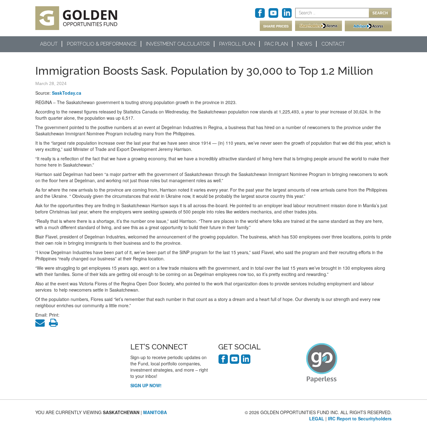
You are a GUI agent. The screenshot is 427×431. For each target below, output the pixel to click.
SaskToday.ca (66, 93)
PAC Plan (276, 44)
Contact (333, 44)
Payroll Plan (237, 44)
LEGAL (316, 418)
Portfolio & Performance (102, 44)
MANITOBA (155, 412)
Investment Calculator (178, 44)
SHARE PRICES (276, 26)
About (49, 44)
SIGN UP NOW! (146, 385)
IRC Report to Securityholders (360, 418)
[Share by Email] (41, 324)
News (304, 44)
